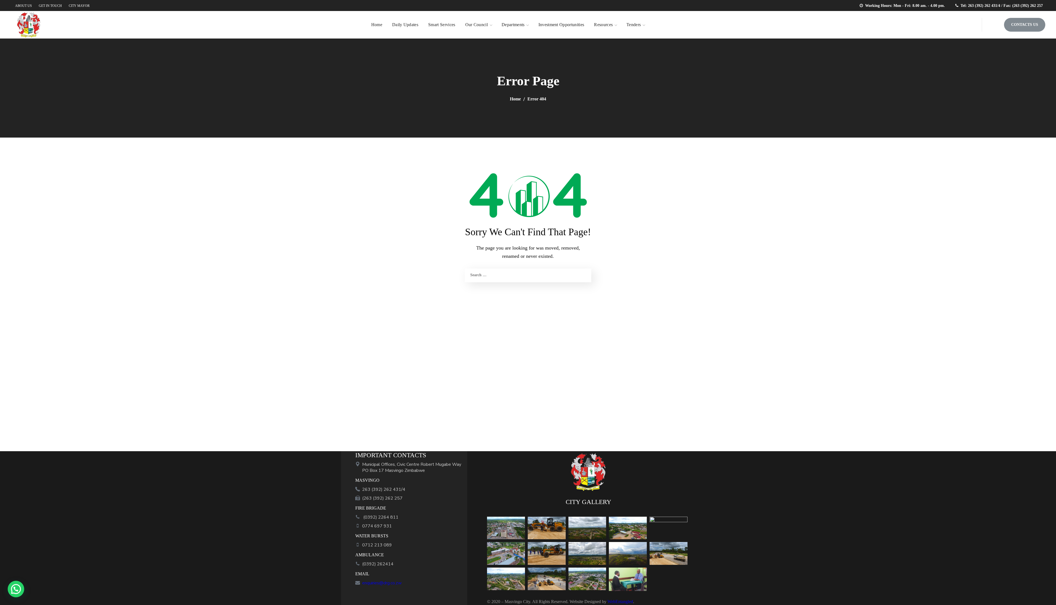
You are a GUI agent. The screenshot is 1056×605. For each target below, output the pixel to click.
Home (515, 99)
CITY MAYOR (79, 6)
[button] (993, 25)
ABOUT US (23, 6)
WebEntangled (620, 601)
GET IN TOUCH (50, 6)
